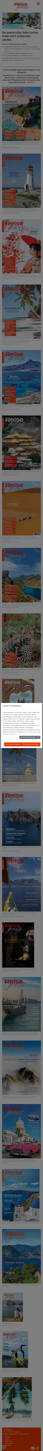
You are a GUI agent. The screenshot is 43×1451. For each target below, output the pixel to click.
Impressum (13, 734)
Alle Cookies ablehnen (13, 744)
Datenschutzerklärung (30, 732)
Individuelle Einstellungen (27, 737)
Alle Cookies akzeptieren (31, 744)
